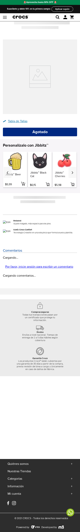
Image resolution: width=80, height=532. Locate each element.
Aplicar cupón (62, 9)
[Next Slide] (72, 172)
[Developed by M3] (61, 527)
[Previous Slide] (7, 172)
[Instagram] (14, 504)
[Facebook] (8, 503)
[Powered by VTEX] (35, 527)
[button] (65, 17)
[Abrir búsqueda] (58, 17)
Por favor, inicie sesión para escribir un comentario (39, 267)
